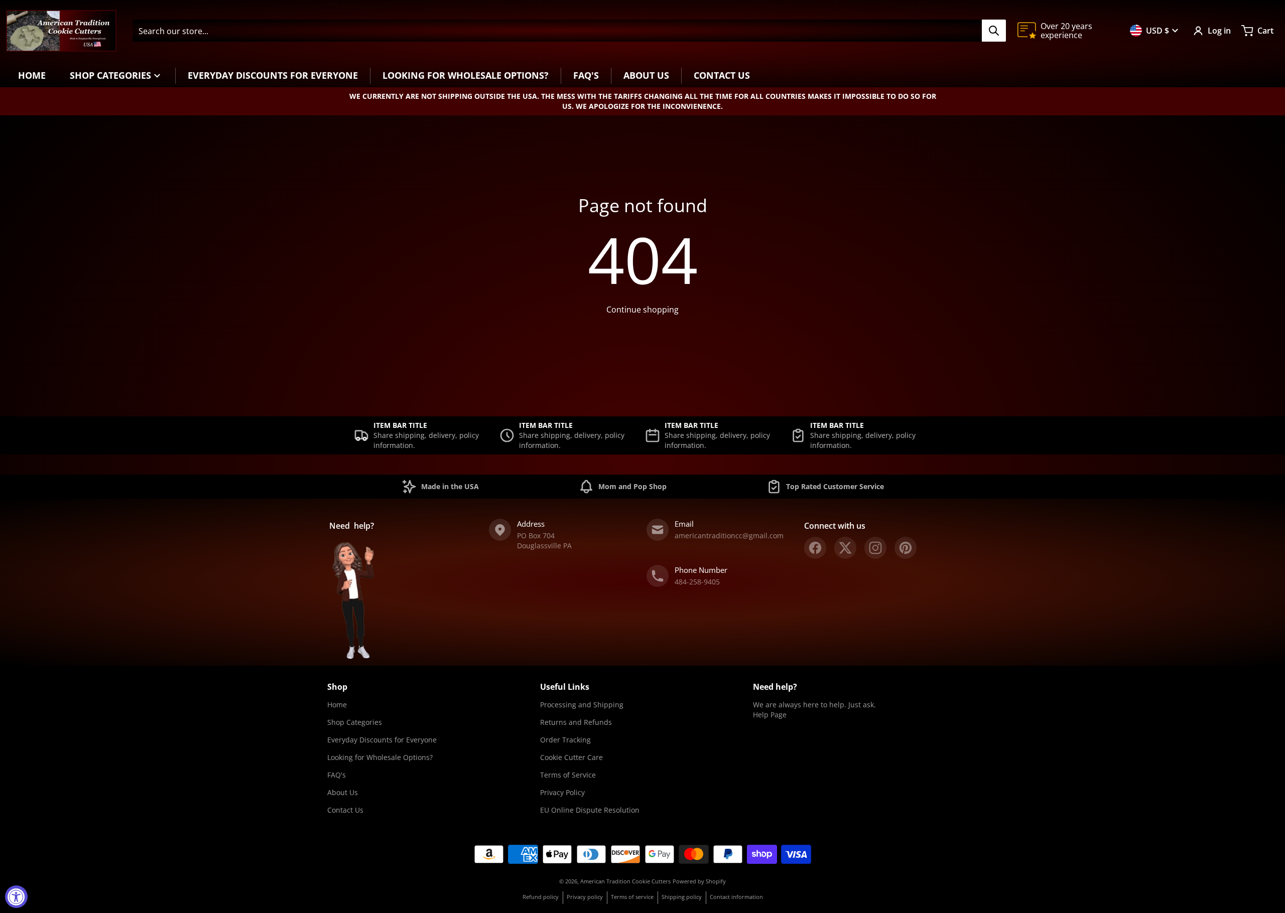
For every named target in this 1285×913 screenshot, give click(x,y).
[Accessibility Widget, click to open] (16, 896)
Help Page (770, 714)
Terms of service (632, 896)
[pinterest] (905, 548)
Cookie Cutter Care (571, 757)
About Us (342, 792)
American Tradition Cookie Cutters (625, 881)
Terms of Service (568, 775)
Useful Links (564, 687)
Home (337, 704)
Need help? (775, 687)
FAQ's (336, 775)
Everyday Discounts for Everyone (382, 739)
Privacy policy (585, 896)
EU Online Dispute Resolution (589, 810)
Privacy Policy (562, 792)
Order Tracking (565, 739)
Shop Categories (354, 722)
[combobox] (569, 31)
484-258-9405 (697, 581)
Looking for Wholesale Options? (380, 757)
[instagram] (875, 548)
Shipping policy (682, 896)
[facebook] (815, 548)
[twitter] (845, 548)
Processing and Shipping (581, 704)
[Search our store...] (994, 31)
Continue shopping (642, 309)
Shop (337, 687)
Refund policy (541, 896)
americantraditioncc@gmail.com (729, 535)
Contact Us (345, 810)
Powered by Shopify (699, 881)
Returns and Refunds (576, 722)
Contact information (736, 896)
